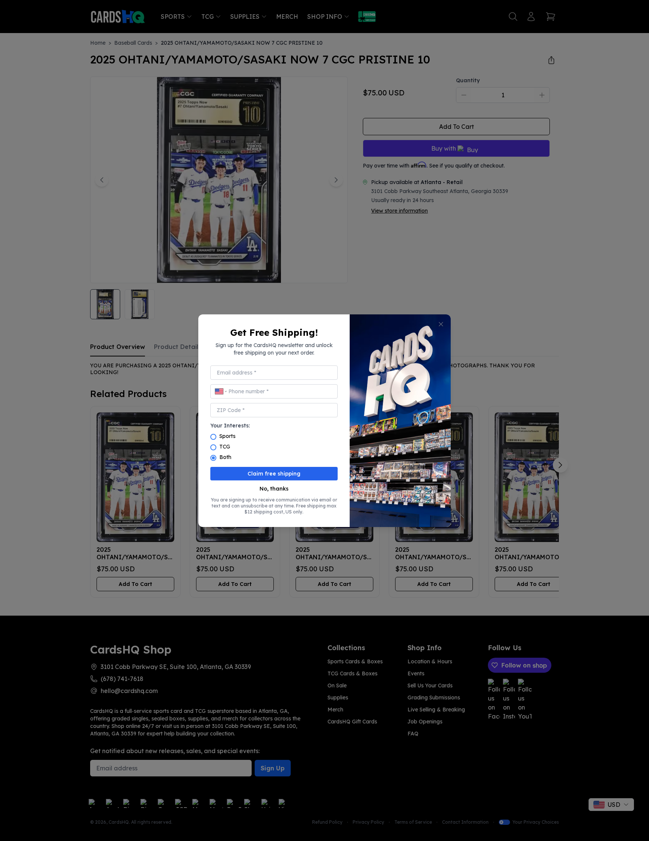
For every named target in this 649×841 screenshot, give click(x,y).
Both (225, 457)
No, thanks (274, 488)
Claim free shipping (274, 473)
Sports (227, 436)
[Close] (441, 324)
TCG (224, 446)
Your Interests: (230, 425)
